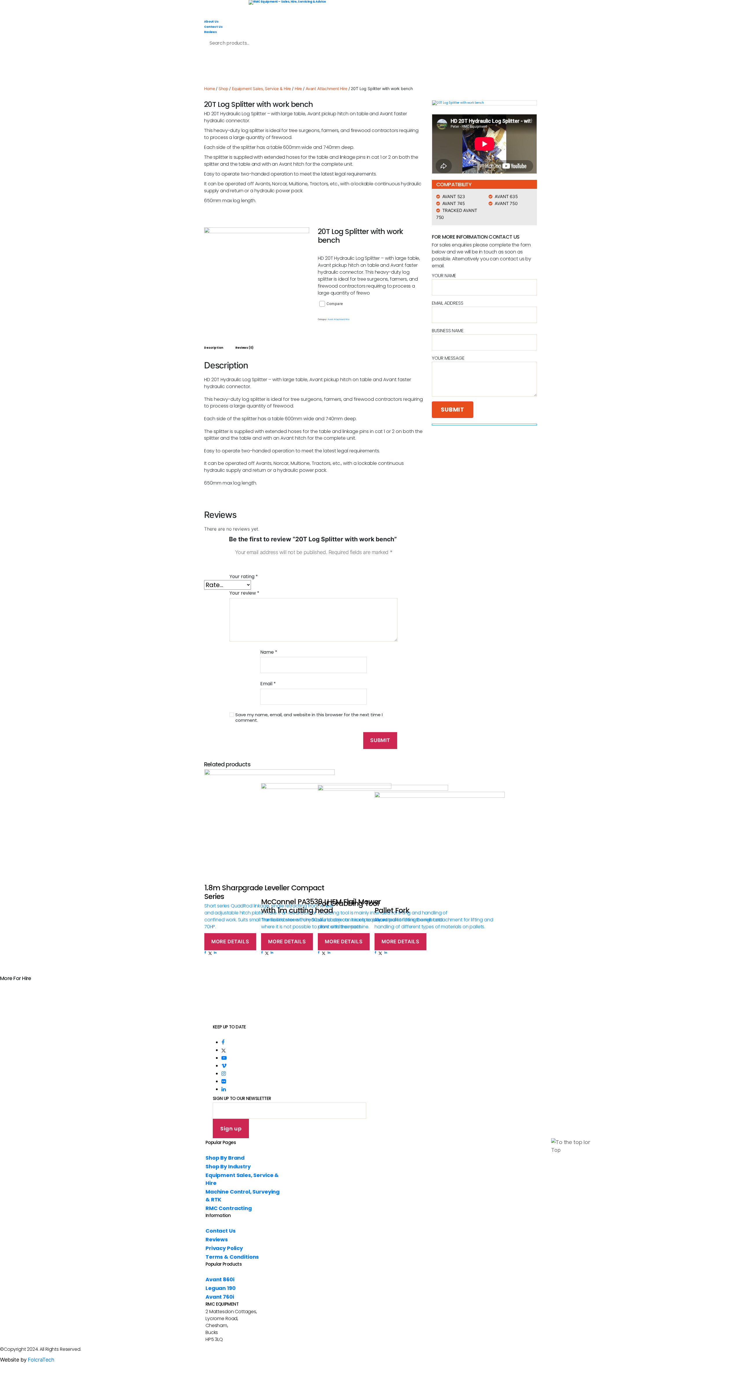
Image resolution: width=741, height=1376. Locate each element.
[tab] (213, 348)
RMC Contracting (522, 68)
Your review (244, 593)
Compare (335, 303)
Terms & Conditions (232, 1256)
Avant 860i (220, 1279)
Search (312, 41)
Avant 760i (220, 1296)
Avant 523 (453, 196)
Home (209, 88)
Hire (298, 88)
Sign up (230, 1128)
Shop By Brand (215, 68)
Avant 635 (506, 196)
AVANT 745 (453, 203)
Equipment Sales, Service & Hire (349, 68)
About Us (211, 21)
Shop (223, 88)
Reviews (210, 32)
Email (268, 683)
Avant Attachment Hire (326, 88)
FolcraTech (41, 1360)
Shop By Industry (272, 68)
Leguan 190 (221, 1288)
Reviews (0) (244, 348)
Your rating (244, 576)
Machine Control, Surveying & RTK (445, 68)
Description (213, 348)
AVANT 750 (506, 203)
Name (268, 652)
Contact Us (213, 27)
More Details (230, 941)
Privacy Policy (224, 1248)
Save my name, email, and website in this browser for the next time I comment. (309, 717)
